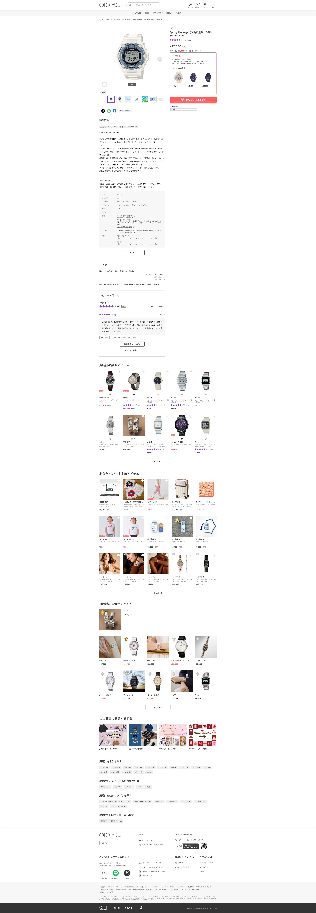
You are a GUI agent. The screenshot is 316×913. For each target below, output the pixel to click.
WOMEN (138, 13)
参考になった (104, 337)
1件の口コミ (190, 40)
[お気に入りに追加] (119, 372)
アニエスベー (185, 801)
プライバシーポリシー (114, 887)
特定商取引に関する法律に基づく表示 (198, 887)
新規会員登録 (179, 863)
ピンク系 (208, 767)
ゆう (161, 314)
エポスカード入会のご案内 (183, 867)
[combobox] (143, 4)
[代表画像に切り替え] (132, 439)
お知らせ (202, 871)
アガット (104, 806)
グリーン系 (162, 767)
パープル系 (184, 767)
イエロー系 (196, 767)
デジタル (131, 238)
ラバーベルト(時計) (151, 238)
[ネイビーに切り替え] (134, 438)
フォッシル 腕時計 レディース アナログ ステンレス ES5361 (158, 579)
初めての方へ (203, 867)
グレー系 (128, 767)
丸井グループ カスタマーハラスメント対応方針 (161, 887)
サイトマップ (184, 889)
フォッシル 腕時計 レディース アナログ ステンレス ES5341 (109, 579)
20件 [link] (164, 405)
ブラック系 (116, 767)
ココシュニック (200, 801)
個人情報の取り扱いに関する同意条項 (135, 887)
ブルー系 (174, 767)
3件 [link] (211, 449)
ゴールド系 (138, 772)
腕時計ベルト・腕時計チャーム (111, 821)
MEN (147, 13)
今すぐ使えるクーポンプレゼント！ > (186, 51)
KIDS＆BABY (157, 13)
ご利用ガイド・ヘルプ (206, 863)
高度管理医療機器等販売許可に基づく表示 (140, 889)
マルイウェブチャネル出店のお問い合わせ (166, 889)
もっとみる (158, 461)
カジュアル (140, 238)
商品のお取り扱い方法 (124, 227)
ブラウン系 (138, 767)
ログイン (104, 843)
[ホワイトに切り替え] (136, 438)
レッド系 (104, 772)
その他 (149, 772)
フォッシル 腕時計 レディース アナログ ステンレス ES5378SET (182, 579)
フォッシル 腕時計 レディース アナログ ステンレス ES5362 (133, 579)
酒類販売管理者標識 (121, 889)
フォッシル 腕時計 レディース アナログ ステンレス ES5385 (206, 579)
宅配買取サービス (196, 889)
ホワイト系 (104, 767)
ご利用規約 (102, 887)
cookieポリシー (181, 887)
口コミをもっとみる (132, 344)
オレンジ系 (115, 772)
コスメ (169, 13)
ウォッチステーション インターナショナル (115, 801)
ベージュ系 (150, 767)
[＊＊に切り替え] (110, 394)
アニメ (178, 13)
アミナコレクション (118, 806)
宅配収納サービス (104, 892)
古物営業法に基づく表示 (106, 889)
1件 (124, 306)
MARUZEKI (159, 801)
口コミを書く (159, 306)
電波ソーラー (122, 238)
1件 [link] (140, 405)
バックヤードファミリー (142, 801)
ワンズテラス (172, 801)
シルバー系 (127, 772)
